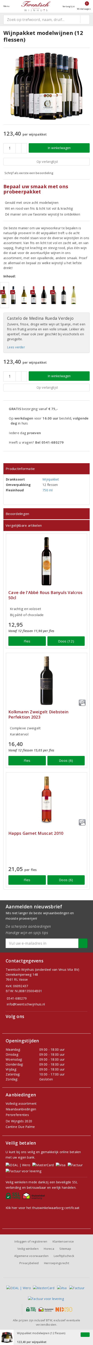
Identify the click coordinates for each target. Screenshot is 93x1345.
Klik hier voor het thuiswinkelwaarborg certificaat (42, 1208)
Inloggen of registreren (30, 1241)
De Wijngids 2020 (19, 1121)
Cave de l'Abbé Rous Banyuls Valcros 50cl (45, 595)
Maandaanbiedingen (21, 1109)
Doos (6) (66, 760)
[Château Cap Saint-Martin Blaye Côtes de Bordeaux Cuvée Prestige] (64, 295)
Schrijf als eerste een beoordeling (29, 173)
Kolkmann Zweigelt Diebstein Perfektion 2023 (38, 714)
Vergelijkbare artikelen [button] (24, 525)
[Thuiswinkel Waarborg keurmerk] (34, 1197)
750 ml (47, 490)
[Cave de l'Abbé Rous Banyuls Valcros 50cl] (46, 561)
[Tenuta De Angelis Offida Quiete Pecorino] (74, 295)
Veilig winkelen (28, 1249)
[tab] (46, 468)
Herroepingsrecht (56, 1263)
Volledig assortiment (21, 1103)
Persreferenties (17, 1115)
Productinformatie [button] (20, 468)
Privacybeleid (29, 1263)
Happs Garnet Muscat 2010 (35, 833)
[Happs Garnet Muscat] (46, 800)
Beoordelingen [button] (17, 513)
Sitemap (65, 1249)
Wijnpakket (50, 479)
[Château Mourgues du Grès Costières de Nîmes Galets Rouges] (44, 295)
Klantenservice (63, 1241)
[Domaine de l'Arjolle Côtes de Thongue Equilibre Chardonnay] (24, 295)
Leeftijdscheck (64, 1256)
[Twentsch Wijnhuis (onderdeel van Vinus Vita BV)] (35, 6)
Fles (27, 641)
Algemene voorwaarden (31, 1256)
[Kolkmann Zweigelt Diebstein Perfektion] (46, 680)
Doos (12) (66, 641)
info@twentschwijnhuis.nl (26, 1004)
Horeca (49, 1249)
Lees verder (16, 347)
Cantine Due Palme (20, 1127)
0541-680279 (17, 998)
